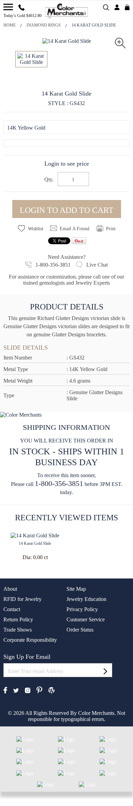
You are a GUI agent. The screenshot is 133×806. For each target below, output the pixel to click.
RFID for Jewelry (22, 599)
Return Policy (18, 619)
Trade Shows (17, 630)
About (10, 589)
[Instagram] (27, 690)
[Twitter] (16, 690)
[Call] (21, 7)
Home (9, 25)
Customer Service (85, 619)
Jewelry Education (86, 599)
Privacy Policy (82, 609)
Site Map (76, 589)
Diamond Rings (44, 25)
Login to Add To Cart (67, 210)
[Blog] (51, 689)
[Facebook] (5, 689)
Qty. (49, 179)
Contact (11, 609)
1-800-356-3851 (59, 483)
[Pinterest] (39, 689)
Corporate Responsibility (30, 640)
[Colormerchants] (66, 10)
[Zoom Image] (120, 42)
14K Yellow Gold (26, 128)
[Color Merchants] (8, 7)
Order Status (79, 630)
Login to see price (66, 163)
